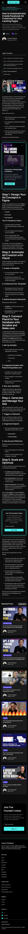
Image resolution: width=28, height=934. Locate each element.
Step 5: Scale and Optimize (10, 71)
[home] (2, 2)
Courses (3, 865)
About (2, 860)
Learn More (9, 184)
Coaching (3, 872)
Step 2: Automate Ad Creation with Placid (13, 61)
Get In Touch (13, 2)
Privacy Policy (4, 922)
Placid (3, 261)
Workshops (4, 877)
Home (2, 857)
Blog (2, 869)
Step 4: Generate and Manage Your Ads (12, 68)
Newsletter (4, 874)
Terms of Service (5, 924)
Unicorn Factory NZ (5, 884)
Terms (3, 902)
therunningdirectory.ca (6, 892)
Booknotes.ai (4, 889)
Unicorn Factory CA (5, 887)
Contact (3, 899)
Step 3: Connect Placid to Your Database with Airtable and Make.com (13, 64)
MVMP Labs (4, 862)
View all (22, 604)
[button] (25, 2)
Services (3, 867)
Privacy (3, 904)
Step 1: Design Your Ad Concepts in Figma (13, 58)
